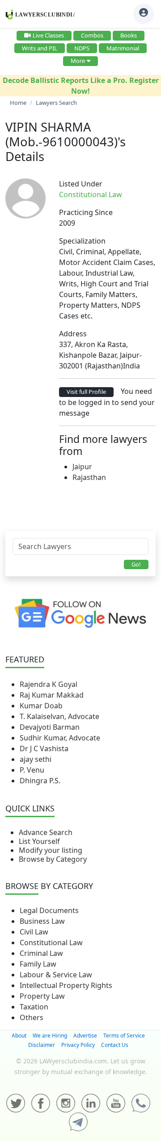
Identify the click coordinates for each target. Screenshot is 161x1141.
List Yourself (39, 841)
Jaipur (82, 466)
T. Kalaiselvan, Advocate (59, 716)
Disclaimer (41, 1045)
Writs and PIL (39, 48)
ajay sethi (35, 759)
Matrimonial (122, 48)
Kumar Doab (41, 706)
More (78, 61)
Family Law (38, 964)
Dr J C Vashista (44, 748)
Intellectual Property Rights (66, 985)
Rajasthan (89, 477)
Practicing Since (86, 212)
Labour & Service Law (56, 975)
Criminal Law (41, 953)
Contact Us (114, 1045)
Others (31, 1017)
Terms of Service (124, 1035)
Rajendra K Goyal (48, 684)
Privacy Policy (78, 1045)
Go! (136, 564)
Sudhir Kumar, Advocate (60, 738)
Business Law (42, 921)
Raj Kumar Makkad (52, 695)
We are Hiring (50, 1035)
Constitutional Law (51, 942)
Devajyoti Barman (50, 727)
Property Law (42, 996)
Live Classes (48, 35)
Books (128, 35)
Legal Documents (49, 910)
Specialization (82, 241)
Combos (92, 35)
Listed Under (80, 184)
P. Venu (32, 770)
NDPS (81, 48)
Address (73, 334)
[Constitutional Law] (127, 194)
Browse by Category (53, 859)
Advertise (85, 1035)
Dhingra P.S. (40, 780)
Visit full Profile (86, 392)
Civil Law (34, 932)
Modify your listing (50, 850)
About (19, 1035)
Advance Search (45, 832)
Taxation (34, 1007)
